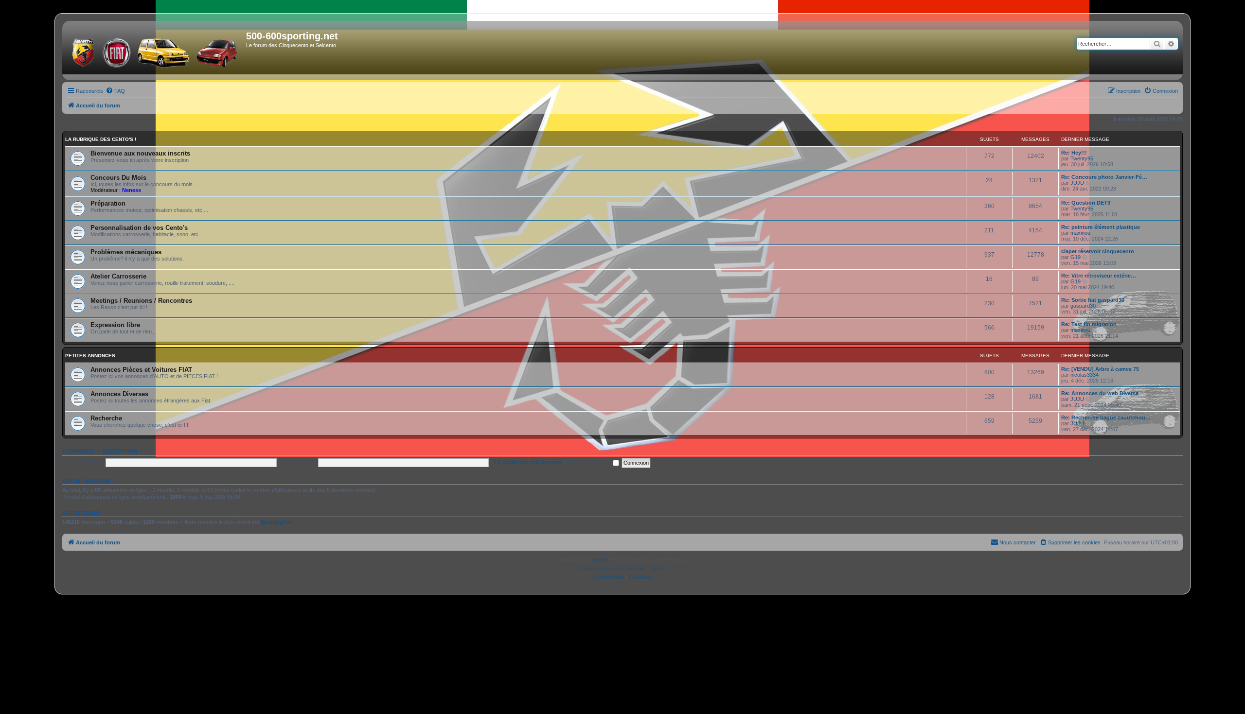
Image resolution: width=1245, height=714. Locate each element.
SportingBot (276, 522)
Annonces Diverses (119, 394)
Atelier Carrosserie (118, 276)
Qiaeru (658, 568)
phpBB (600, 559)
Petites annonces (90, 355)
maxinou (1080, 233)
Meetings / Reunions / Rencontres (141, 300)
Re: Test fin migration (1089, 324)
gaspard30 (1083, 306)
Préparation (107, 203)
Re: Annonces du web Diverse (1099, 393)
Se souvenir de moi (589, 462)
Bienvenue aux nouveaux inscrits (140, 153)
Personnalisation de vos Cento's (139, 227)
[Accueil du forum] (155, 50)
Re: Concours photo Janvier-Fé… (1104, 177)
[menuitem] (115, 91)
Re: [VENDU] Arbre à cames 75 (1100, 369)
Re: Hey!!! (1074, 153)
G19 (1075, 257)
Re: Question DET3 (1085, 203)
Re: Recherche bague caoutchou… (1106, 417)
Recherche (106, 418)
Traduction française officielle (611, 568)
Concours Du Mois (118, 177)
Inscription (120, 451)
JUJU (1077, 183)
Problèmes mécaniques (125, 252)
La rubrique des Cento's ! (100, 139)
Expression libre (115, 325)
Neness (131, 190)
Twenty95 (1081, 158)
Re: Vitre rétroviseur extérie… (1098, 276)
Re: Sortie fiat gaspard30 (1092, 300)
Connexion (78, 451)
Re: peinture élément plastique (1100, 227)
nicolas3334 (1084, 375)
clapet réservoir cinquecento (1097, 251)
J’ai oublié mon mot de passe (528, 462)
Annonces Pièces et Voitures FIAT (141, 369)
